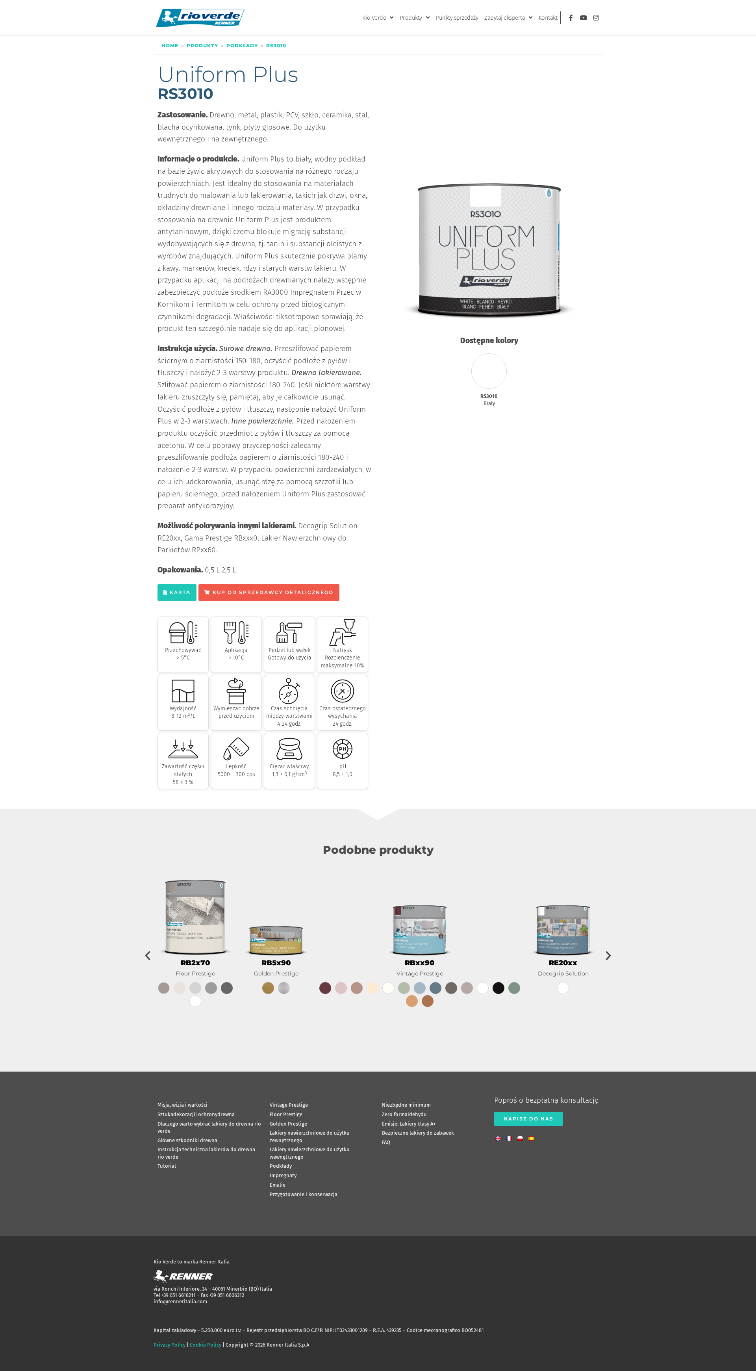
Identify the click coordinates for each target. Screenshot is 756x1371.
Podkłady (242, 45)
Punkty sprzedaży (456, 17)
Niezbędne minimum (406, 1105)
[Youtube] (583, 17)
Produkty (411, 17)
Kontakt (548, 17)
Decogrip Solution (563, 973)
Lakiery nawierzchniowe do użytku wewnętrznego (310, 1152)
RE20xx (563, 963)
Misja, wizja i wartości (183, 1105)
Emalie (277, 1185)
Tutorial (167, 1166)
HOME (169, 45)
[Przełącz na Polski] (522, 1136)
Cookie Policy (205, 1345)
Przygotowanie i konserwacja (303, 1194)
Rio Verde (374, 17)
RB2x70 (195, 963)
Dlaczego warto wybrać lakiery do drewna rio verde (209, 1127)
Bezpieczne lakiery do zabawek (418, 1133)
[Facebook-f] (571, 17)
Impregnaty (283, 1175)
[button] (148, 956)
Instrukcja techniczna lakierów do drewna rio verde (206, 1152)
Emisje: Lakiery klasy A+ (408, 1124)
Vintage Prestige (420, 973)
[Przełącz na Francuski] (511, 1136)
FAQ (386, 1142)
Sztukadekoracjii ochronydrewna (196, 1114)
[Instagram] (596, 17)
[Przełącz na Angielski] (500, 1136)
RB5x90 (276, 963)
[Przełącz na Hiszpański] (533, 1136)
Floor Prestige (195, 973)
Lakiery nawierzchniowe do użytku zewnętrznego (310, 1136)
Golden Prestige (276, 973)
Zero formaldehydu (404, 1114)
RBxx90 (419, 963)
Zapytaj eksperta (504, 17)
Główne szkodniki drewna (187, 1140)
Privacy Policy (169, 1345)
